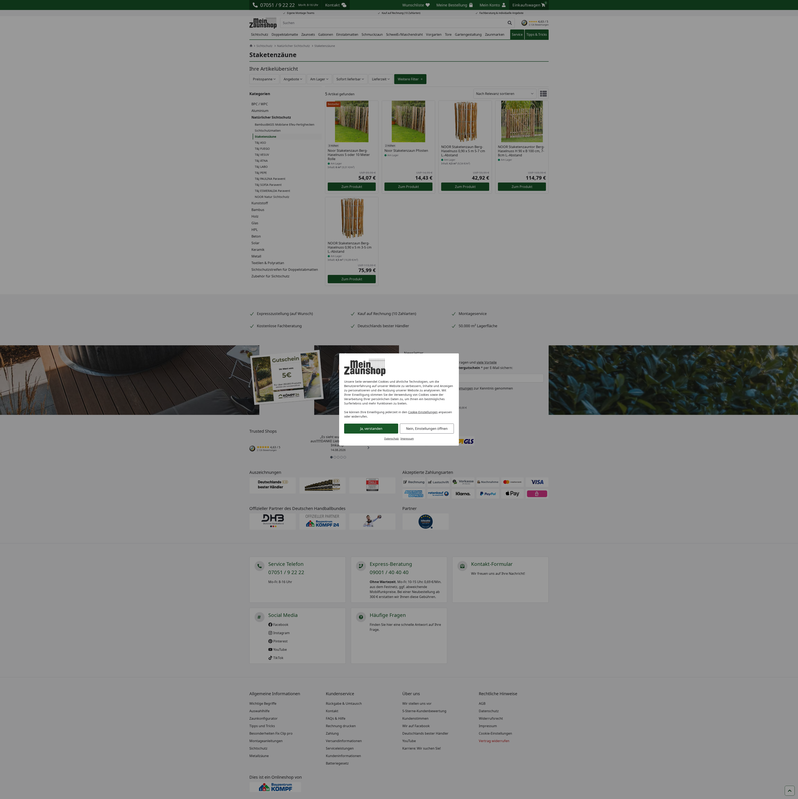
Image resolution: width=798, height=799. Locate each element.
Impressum (407, 438)
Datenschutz (391, 438)
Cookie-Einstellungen (423, 412)
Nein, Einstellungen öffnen (427, 428)
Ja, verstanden (371, 428)
